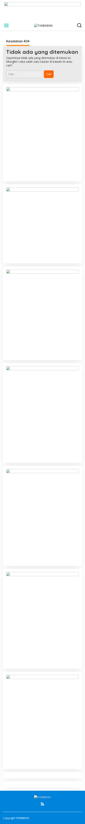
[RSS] (42, 804)
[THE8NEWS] (43, 25)
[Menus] (6, 25)
